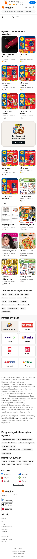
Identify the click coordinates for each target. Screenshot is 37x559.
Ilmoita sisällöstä (6, 526)
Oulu (8, 464)
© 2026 (18, 549)
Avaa (32, 2)
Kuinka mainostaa (6, 539)
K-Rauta (26, 396)
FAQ (2, 521)
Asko (31, 396)
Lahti (3, 464)
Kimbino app (16, 418)
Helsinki (4, 461)
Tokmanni (12, 396)
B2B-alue (4, 542)
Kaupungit (4, 529)
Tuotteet (4, 532)
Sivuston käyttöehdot (18, 553)
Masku (3, 398)
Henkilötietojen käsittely (18, 556)
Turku (19, 461)
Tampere (12, 461)
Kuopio (19, 464)
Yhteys (3, 524)
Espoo (25, 461)
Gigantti (20, 396)
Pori (13, 464)
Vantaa (31, 461)
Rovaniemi (27, 464)
